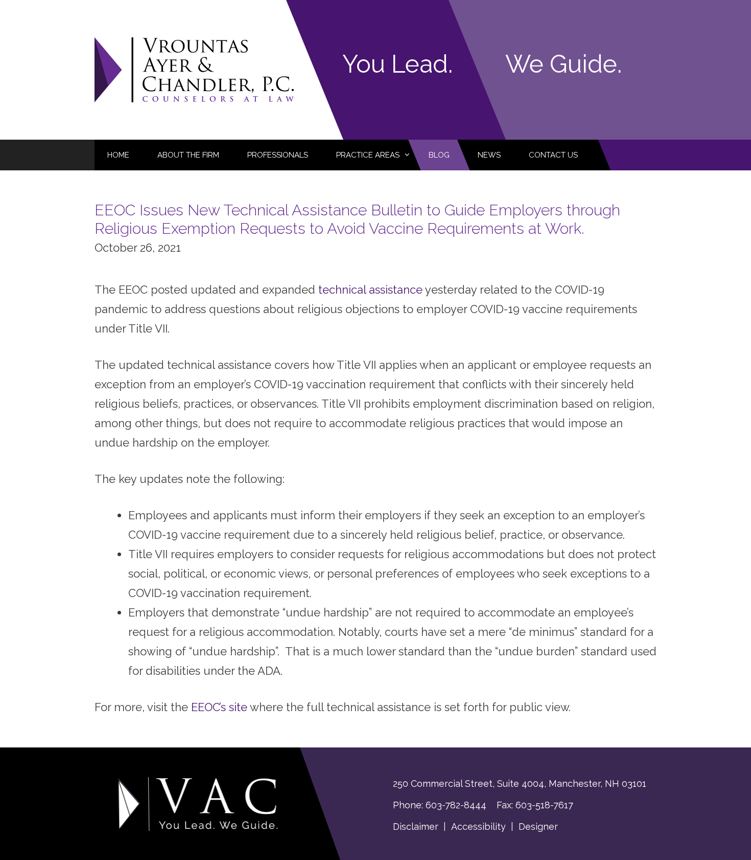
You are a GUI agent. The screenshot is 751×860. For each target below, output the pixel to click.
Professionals (277, 155)
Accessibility (478, 826)
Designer (538, 826)
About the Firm (188, 155)
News (489, 155)
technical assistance (370, 289)
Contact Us (553, 155)
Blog (439, 155)
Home (118, 155)
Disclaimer (415, 826)
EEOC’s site (219, 707)
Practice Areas (368, 155)
